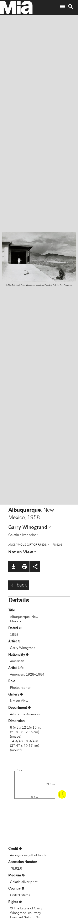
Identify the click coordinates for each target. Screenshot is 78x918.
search (71, 6)
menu (62, 6)
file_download (13, 566)
